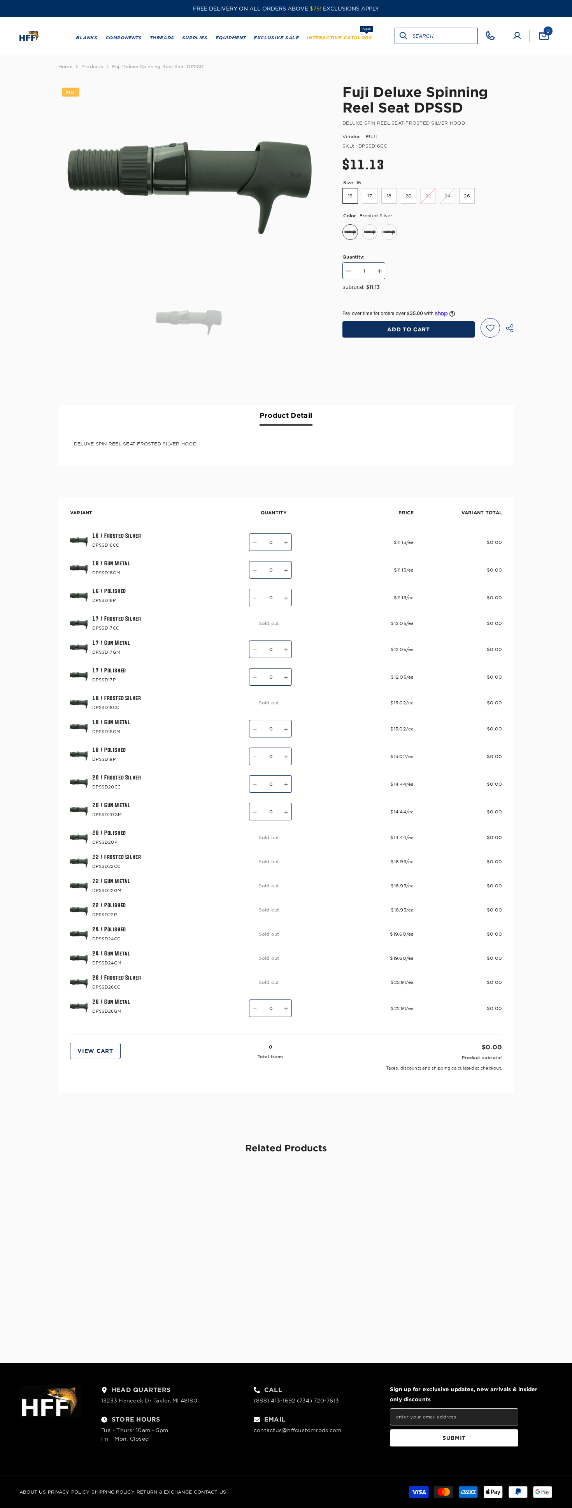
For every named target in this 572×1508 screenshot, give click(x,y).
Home (65, 66)
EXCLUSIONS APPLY (351, 8)
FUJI (371, 136)
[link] (111, 1308)
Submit (454, 1438)
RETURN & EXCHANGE (164, 1491)
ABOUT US (32, 1491)
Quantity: (353, 256)
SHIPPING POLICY (113, 1491)
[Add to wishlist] (490, 328)
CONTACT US (210, 1491)
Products (92, 66)
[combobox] (444, 36)
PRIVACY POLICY (68, 1491)
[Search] (403, 36)
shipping (441, 1068)
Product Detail (286, 415)
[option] (188, 171)
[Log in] (517, 35)
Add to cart (409, 329)
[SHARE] (507, 328)
